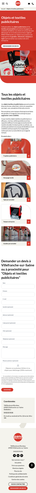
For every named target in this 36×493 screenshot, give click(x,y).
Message (5, 347)
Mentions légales (18, 468)
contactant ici (9, 383)
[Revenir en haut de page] (32, 465)
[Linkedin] (18, 455)
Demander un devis (11, 46)
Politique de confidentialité (18, 474)
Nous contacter (18, 484)
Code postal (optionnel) (9, 323)
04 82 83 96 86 (8, 412)
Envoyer (7, 390)
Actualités (18, 463)
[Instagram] (21, 455)
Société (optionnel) (8, 307)
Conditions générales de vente (18, 477)
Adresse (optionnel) (8, 315)
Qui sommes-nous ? (18, 460)
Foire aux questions (18, 465)
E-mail (4, 299)
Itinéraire (7, 409)
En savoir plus (5, 136)
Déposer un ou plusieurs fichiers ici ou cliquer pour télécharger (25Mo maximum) (18, 369)
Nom (4, 283)
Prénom (5, 291)
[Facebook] (14, 455)
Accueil (3, 9)
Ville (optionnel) (7, 331)
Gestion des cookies (18, 479)
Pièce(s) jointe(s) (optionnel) (10, 361)
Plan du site (18, 471)
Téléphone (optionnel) (9, 339)
